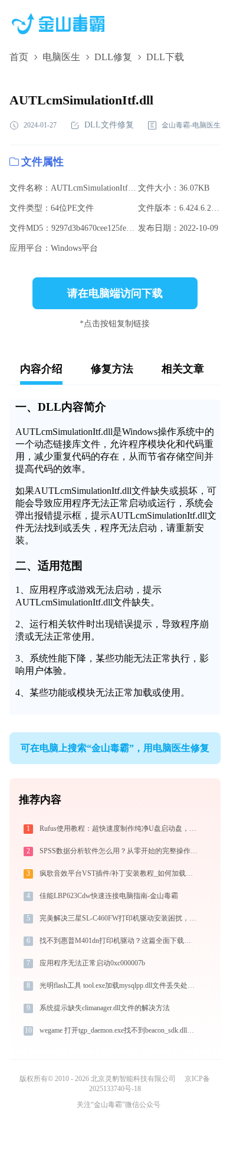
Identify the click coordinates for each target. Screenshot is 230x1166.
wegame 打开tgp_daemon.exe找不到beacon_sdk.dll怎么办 (119, 1030)
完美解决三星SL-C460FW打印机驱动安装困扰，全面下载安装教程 (119, 918)
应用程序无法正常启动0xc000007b (92, 963)
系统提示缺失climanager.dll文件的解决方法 (105, 1008)
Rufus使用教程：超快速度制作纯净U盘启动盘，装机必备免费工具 (119, 828)
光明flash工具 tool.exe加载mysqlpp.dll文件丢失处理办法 (119, 985)
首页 (18, 57)
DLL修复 (113, 57)
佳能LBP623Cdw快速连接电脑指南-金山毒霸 (109, 896)
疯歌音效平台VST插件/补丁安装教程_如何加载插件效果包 (119, 873)
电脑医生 (61, 57)
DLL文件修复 (109, 124)
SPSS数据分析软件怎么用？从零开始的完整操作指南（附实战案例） (119, 851)
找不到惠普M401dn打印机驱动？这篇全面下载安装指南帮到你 (119, 940)
